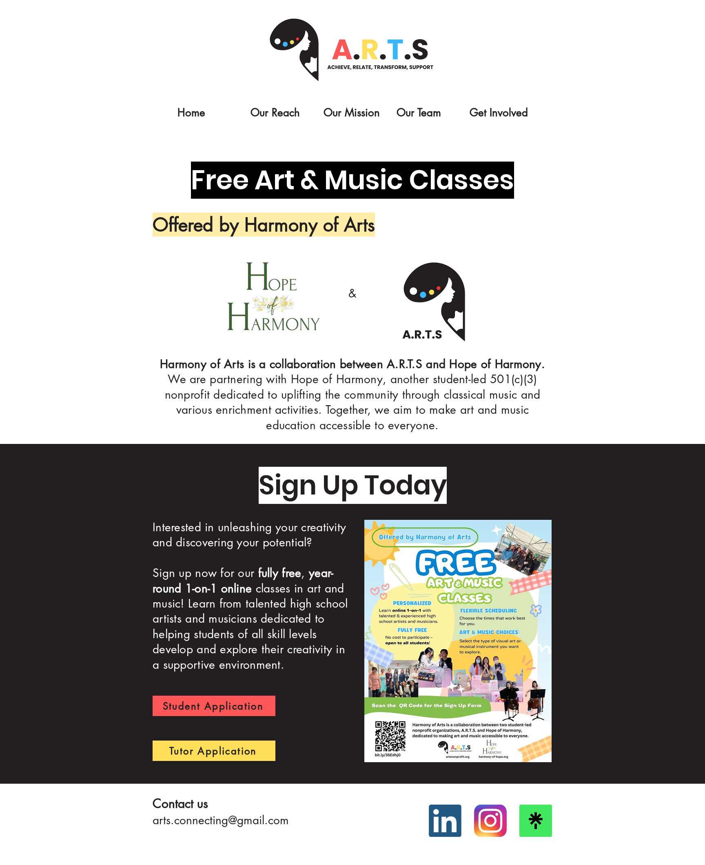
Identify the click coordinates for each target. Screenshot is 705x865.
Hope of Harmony (495, 364)
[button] (279, 109)
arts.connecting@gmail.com (221, 820)
